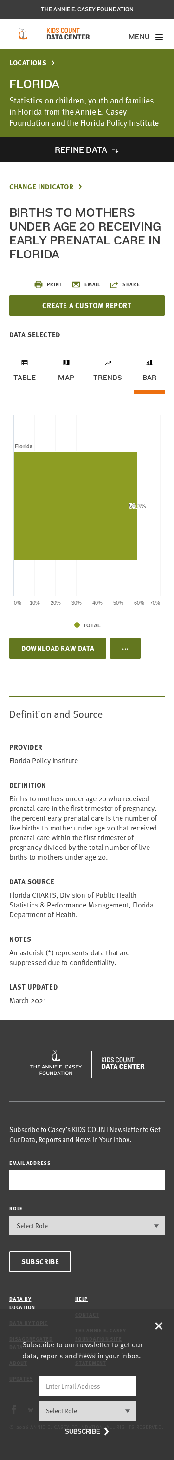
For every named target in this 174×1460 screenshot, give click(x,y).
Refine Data (81, 149)
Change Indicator (41, 187)
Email (92, 284)
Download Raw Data (57, 648)
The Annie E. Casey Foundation (87, 9)
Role (16, 1208)
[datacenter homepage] (68, 33)
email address (30, 1162)
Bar (149, 377)
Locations (27, 63)
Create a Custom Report (86, 305)
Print (54, 284)
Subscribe (40, 1261)
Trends (107, 377)
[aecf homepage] (23, 33)
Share (131, 284)
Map (66, 377)
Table (24, 377)
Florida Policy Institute (43, 760)
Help (81, 1298)
